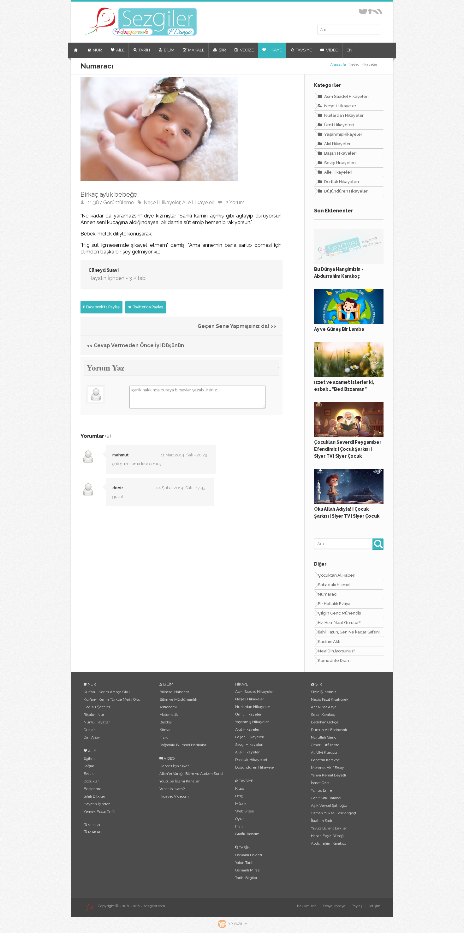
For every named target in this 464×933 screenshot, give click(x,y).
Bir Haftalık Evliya (334, 603)
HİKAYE (274, 50)
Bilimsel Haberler (174, 692)
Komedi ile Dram (334, 660)
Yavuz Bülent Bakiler (329, 828)
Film (239, 826)
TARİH (144, 50)
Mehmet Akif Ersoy (327, 767)
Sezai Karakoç (323, 714)
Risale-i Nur (94, 714)
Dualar (89, 730)
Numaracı (327, 594)
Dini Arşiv (92, 737)
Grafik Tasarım (247, 834)
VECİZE (246, 50)
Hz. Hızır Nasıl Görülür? (339, 622)
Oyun (240, 819)
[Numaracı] (159, 187)
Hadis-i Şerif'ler (97, 707)
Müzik (241, 803)
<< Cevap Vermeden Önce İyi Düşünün (135, 345)
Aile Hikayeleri (198, 202)
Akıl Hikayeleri (337, 143)
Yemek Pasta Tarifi (99, 811)
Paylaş (357, 906)
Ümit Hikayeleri (338, 124)
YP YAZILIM (237, 924)
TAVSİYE (303, 50)
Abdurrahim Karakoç (328, 843)
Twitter (363, 11)
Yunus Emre (321, 790)
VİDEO (332, 50)
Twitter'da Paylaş (147, 307)
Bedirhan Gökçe (324, 722)
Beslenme (92, 789)
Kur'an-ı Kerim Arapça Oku (107, 692)
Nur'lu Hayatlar (97, 722)
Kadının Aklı (329, 641)
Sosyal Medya (334, 906)
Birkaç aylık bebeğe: (109, 194)
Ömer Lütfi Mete (325, 745)
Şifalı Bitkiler (94, 796)
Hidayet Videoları (174, 796)
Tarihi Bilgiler (246, 878)
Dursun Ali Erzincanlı (329, 730)
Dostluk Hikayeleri (341, 181)
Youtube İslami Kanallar (179, 781)
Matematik (168, 714)
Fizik (163, 737)
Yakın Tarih (244, 862)
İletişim (374, 906)
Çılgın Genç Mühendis (339, 613)
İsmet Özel (320, 783)
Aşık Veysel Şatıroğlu (329, 805)
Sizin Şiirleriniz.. (324, 692)
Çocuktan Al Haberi (336, 575)
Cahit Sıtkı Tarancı (326, 798)
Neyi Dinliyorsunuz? (336, 651)
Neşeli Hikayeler (162, 202)
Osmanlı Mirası (247, 870)
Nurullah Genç (323, 737)
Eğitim (89, 758)
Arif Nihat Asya (323, 707)
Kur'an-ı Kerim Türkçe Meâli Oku (112, 699)
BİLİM (168, 50)
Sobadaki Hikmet (334, 584)
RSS (377, 11)
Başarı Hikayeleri (339, 153)
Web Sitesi (244, 811)
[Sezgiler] (88, 907)
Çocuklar (91, 781)
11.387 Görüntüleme (111, 202)
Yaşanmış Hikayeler (342, 134)
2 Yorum (235, 202)
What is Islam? (172, 789)
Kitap (239, 788)
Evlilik (89, 773)
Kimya (164, 730)
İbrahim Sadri (322, 820)
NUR (97, 50)
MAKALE (196, 50)
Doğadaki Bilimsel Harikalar (182, 745)
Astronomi (168, 707)
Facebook (370, 11)
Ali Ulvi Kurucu (324, 752)
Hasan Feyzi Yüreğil (328, 836)
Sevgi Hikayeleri (339, 162)
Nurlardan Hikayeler (343, 115)
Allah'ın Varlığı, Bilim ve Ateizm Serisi (191, 773)
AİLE (120, 50)
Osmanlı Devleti (248, 855)
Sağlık (89, 766)
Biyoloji (165, 722)
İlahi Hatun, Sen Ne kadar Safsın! (348, 632)
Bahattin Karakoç (325, 760)
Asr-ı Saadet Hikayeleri (345, 96)
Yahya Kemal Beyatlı (328, 775)
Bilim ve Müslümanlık (178, 699)
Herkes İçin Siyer (174, 766)
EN (349, 50)
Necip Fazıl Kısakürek (329, 699)
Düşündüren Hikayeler (345, 191)
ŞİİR (222, 50)
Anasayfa (338, 64)
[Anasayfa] (77, 53)
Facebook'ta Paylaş (102, 307)
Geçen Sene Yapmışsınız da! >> (237, 326)
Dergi (239, 796)
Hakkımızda (307, 906)
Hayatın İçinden (97, 804)
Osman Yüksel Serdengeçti (334, 813)
